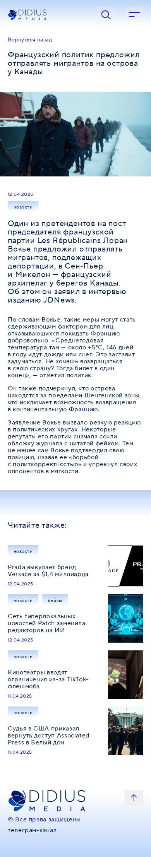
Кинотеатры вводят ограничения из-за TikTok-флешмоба (48, 679)
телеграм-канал (32, 830)
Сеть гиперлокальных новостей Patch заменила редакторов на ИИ (47, 623)
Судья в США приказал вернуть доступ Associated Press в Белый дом (49, 735)
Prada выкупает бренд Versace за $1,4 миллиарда (48, 570)
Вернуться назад (30, 39)
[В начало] (134, 798)
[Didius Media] (47, 15)
